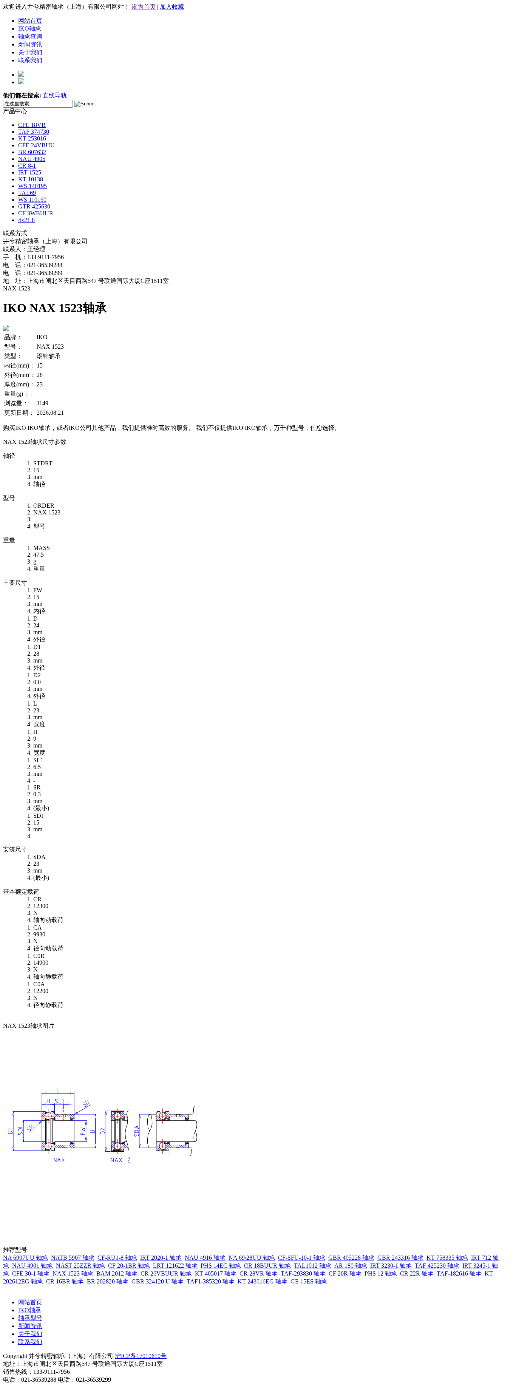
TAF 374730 (33, 131)
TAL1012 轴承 (312, 1265)
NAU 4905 (31, 159)
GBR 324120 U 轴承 (157, 1281)
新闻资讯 (30, 44)
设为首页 (143, 6)
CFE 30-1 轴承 (30, 1273)
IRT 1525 (29, 172)
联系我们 (30, 60)
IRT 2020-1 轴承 (161, 1257)
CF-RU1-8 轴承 (117, 1257)
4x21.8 (26, 220)
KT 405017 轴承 (215, 1273)
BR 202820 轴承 (107, 1281)
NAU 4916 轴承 (205, 1257)
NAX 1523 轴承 (73, 1273)
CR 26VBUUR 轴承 (166, 1273)
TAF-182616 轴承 (459, 1273)
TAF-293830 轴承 (303, 1273)
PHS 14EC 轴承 (221, 1265)
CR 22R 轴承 (417, 1273)
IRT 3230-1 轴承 (391, 1265)
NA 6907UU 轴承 (25, 1257)
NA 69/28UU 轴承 (252, 1257)
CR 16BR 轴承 (65, 1281)
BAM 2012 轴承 (116, 1273)
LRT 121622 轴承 (175, 1265)
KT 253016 (32, 138)
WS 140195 (32, 186)
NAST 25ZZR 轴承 (80, 1265)
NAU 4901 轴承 (32, 1265)
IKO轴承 (29, 28)
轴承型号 (30, 1318)
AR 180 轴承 (350, 1265)
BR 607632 (32, 152)
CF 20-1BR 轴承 (129, 1265)
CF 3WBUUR (35, 213)
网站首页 (30, 20)
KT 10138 (30, 179)
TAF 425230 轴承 (437, 1265)
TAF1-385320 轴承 (211, 1281)
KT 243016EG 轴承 (262, 1281)
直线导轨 (55, 95)
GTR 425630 (34, 206)
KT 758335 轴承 (447, 1257)
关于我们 (30, 52)
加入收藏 (172, 6)
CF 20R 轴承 (345, 1273)
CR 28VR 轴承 (258, 1273)
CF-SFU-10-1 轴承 (301, 1257)
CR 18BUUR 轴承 (267, 1265)
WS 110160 (32, 199)
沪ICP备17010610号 (141, 1356)
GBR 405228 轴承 (351, 1257)
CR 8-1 (27, 165)
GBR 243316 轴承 (400, 1257)
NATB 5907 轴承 (72, 1257)
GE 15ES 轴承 (308, 1281)
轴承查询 (30, 36)
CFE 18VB (32, 125)
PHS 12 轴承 (381, 1273)
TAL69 (27, 193)
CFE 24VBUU (36, 145)
